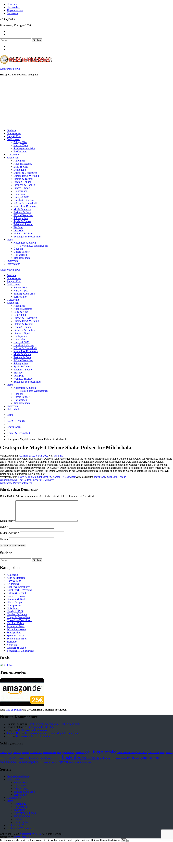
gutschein (141, 752)
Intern (10, 239)
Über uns (12, 4)
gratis (90, 751)
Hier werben (13, 7)
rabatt (19, 762)
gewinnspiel (79, 753)
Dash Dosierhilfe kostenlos (32, 730)
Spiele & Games (22, 221)
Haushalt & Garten (24, 200)
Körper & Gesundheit (25, 203)
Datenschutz (13, 263)
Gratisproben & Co (10, 68)
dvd (54, 753)
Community (20, 803)
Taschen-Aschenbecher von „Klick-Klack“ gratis (54, 724)
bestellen (17, 752)
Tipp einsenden (15, 10)
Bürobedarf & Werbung (26, 175)
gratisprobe (99, 476)
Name (4, 526)
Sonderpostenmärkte (24, 148)
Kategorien (13, 157)
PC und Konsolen (23, 215)
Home (10, 414)
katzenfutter (34, 758)
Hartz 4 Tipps (21, 145)
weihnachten (86, 762)
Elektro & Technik (23, 178)
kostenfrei (56, 758)
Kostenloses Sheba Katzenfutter (33, 736)
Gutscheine (13, 154)
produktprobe (151, 757)
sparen (63, 762)
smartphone (49, 762)
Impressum (12, 13)
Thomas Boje (14, 733)
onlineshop (115, 758)
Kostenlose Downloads (26, 206)
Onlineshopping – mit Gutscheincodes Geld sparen (27, 479)
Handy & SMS (22, 197)
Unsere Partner (21, 251)
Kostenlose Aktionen (25, 242)
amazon (3, 752)
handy (162, 753)
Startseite (11, 130)
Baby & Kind (14, 136)
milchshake (113, 476)
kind (42, 758)
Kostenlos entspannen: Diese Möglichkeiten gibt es (52, 733)
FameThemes (21, 836)
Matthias (58, 455)
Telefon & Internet (23, 224)
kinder (48, 758)
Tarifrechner (20, 151)
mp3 (102, 758)
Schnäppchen (21, 218)
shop (41, 762)
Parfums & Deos (22, 212)
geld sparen (68, 752)
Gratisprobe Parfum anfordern (16, 483)
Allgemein (19, 160)
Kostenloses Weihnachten (34, 245)
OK (123, 840)
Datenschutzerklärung (18, 776)
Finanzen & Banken (24, 184)
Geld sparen (13, 139)
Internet (8, 758)
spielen (71, 762)
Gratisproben (14, 133)
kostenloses (90, 757)
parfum (123, 758)
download (36, 752)
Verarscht (18, 230)
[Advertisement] (86, 102)
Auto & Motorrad (23, 163)
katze (26, 758)
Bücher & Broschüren (25, 172)
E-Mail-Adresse (9, 532)
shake (123, 476)
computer (25, 753)
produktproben (8, 762)
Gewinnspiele (14, 797)
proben (138, 758)
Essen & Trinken (22, 181)
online (107, 758)
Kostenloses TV (15, 825)
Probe (130, 757)
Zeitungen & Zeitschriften (27, 236)
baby (10, 752)
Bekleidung (20, 169)
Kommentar (7, 520)
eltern (59, 753)
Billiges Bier (20, 142)
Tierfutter (18, 227)
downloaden (48, 753)
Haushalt (169, 753)
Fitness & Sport (22, 187)
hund (2, 758)
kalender (20, 758)
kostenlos (71, 757)
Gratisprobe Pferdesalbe (40, 727)
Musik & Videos (22, 209)
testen (78, 761)
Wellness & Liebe (23, 233)
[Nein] (128, 840)
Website (4, 539)
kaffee (13, 758)
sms (56, 762)
